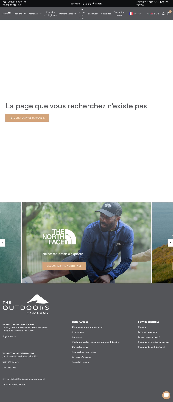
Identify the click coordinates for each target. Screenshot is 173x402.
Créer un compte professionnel (87, 326)
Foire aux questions (147, 331)
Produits (18, 13)
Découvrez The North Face (64, 265)
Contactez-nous (119, 13)
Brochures (93, 13)
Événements (78, 331)
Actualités (106, 13)
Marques (33, 13)
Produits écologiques (50, 13)
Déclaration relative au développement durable (95, 341)
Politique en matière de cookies (153, 341)
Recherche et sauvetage (84, 351)
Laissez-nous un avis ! (149, 336)
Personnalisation (67, 13)
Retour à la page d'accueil (27, 117)
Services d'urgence (81, 356)
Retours (142, 326)
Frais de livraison (80, 361)
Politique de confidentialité (151, 346)
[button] (2, 243)
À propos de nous (82, 13)
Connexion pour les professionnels (14, 3)
